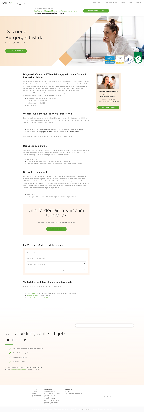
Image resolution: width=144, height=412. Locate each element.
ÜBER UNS (138, 3)
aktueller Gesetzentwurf (33, 295)
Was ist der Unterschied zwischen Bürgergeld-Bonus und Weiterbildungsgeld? (47, 270)
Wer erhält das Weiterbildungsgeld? (36, 264)
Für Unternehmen (111, 3)
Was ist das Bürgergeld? (33, 253)
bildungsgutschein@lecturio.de (18, 369)
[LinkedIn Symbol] (111, 396)
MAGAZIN (123, 3)
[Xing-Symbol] (107, 396)
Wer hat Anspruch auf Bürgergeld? (36, 258)
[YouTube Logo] (104, 396)
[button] (56, 253)
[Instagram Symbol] (97, 395)
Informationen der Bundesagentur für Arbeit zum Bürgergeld (42, 297)
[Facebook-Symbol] (101, 396)
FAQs (130, 3)
